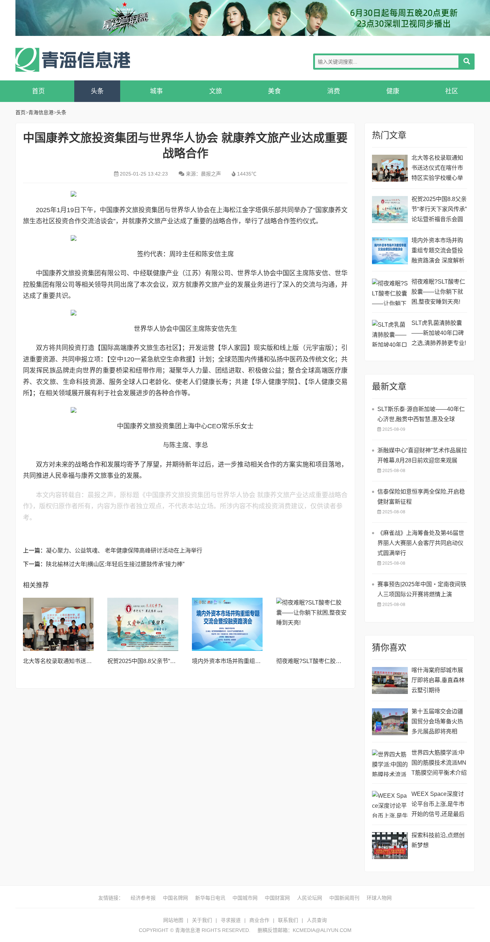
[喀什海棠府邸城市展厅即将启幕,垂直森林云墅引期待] (390, 680)
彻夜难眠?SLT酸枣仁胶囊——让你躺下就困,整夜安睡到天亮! (438, 292)
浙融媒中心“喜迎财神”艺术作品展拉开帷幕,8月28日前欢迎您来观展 (422, 455)
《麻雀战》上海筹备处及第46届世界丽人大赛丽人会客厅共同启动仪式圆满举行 (420, 543)
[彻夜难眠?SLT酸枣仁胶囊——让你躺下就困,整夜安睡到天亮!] (311, 624)
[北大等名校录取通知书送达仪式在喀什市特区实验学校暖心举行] (58, 624)
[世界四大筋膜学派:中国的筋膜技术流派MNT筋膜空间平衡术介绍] (390, 763)
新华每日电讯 (210, 898)
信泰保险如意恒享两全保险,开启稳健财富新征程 (421, 497)
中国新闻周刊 (344, 898)
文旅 (215, 91)
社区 (451, 91)
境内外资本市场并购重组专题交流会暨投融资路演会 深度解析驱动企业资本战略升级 (438, 251)
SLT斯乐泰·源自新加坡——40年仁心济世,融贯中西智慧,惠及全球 (421, 414)
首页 (38, 91)
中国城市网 (245, 898)
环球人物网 (379, 898)
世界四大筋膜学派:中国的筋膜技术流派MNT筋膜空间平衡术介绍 (439, 763)
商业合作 (259, 920)
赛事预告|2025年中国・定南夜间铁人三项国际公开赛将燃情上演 (421, 589)
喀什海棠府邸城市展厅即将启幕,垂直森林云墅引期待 (438, 680)
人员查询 (317, 920)
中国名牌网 (175, 898)
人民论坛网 (309, 898)
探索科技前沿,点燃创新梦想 (438, 840)
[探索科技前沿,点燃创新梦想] (390, 845)
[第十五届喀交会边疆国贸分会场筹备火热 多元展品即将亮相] (390, 721)
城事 (156, 91)
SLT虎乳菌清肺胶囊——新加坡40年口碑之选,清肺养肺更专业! (438, 333)
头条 (97, 91)
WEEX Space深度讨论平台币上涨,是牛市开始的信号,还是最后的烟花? (438, 805)
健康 (392, 91)
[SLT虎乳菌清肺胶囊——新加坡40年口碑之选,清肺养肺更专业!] (390, 333)
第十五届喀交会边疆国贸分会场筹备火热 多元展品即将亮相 (437, 721)
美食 (274, 91)
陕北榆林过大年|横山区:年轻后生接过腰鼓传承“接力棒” (115, 564)
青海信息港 (72, 59)
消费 (333, 91)
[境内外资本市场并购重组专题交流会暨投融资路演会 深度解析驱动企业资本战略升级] (227, 624)
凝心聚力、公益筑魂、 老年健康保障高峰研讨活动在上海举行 (124, 550)
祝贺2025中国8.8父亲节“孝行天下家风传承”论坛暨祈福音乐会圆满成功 (439, 210)
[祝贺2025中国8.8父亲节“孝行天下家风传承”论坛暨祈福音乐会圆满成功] (142, 624)
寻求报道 (231, 920)
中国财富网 (277, 898)
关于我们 (202, 920)
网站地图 (173, 920)
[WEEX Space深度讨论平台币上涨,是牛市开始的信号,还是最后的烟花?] (390, 804)
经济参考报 (143, 898)
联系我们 (288, 920)
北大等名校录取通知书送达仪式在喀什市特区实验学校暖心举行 (437, 169)
